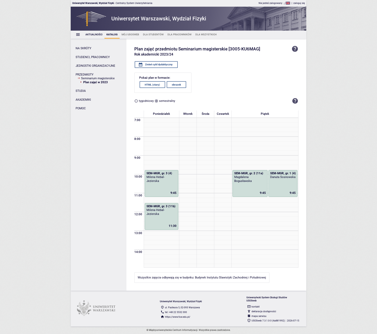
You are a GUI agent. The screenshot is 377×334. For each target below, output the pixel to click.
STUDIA (81, 91)
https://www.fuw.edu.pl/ (177, 317)
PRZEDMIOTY (84, 74)
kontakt (256, 306)
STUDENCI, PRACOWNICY (93, 57)
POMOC (81, 108)
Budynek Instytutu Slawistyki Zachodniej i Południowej (230, 277)
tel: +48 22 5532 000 (176, 312)
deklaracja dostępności (264, 311)
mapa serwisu (259, 316)
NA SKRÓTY (83, 48)
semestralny (167, 101)
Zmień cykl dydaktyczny (159, 64)
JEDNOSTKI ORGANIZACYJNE (95, 66)
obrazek (176, 84)
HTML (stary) (152, 84)
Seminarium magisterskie (98, 78)
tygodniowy (146, 101)
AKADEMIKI (83, 99)
